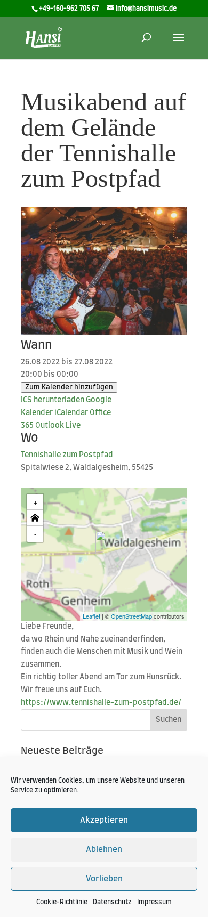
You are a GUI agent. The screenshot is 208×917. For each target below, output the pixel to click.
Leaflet (91, 616)
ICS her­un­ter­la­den (52, 400)
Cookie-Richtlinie (61, 902)
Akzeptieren (104, 820)
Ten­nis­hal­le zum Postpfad (67, 455)
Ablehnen (104, 850)
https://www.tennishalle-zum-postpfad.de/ (101, 703)
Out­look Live (58, 425)
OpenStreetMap (131, 616)
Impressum (154, 902)
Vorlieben (104, 879)
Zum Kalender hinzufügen (69, 387)
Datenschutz (112, 902)
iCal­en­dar (71, 413)
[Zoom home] (35, 518)
